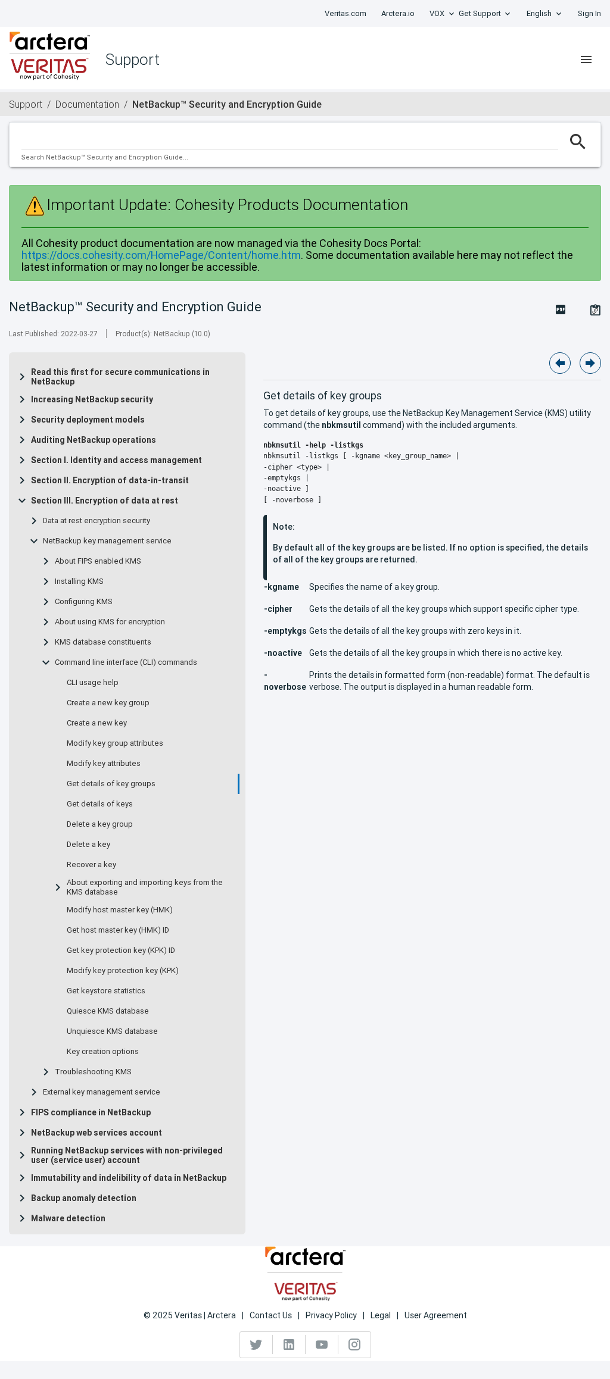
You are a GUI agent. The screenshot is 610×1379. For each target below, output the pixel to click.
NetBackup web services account (96, 1132)
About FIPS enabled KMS (98, 561)
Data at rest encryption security (96, 521)
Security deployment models (88, 419)
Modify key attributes (104, 763)
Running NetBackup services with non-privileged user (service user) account (127, 1155)
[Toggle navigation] (586, 59)
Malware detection (68, 1218)
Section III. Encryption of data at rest (104, 500)
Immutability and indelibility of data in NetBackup (128, 1178)
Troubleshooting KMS (93, 1072)
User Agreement (435, 1315)
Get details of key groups (111, 784)
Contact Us (271, 1315)
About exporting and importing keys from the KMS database (145, 887)
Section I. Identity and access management (116, 460)
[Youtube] (322, 1344)
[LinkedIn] (289, 1344)
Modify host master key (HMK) (120, 910)
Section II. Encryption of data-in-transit (110, 480)
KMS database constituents (103, 642)
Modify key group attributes (115, 743)
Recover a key (91, 865)
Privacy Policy (331, 1315)
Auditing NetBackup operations (93, 440)
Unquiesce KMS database (112, 1031)
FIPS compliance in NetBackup (91, 1112)
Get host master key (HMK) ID (118, 930)
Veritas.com (345, 13)
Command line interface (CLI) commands (126, 662)
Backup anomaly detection (83, 1198)
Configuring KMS (84, 601)
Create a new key (97, 723)
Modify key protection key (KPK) (123, 970)
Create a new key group (108, 703)
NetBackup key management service (107, 541)
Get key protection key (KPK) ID (121, 950)
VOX (437, 13)
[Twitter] (256, 1344)
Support (25, 104)
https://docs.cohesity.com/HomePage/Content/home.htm (161, 255)
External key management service (101, 1092)
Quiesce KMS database (108, 1011)
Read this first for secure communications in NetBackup (120, 376)
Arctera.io (398, 13)
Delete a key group (100, 824)
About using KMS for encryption (110, 622)
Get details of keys (100, 804)
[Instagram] (354, 1344)
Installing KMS (79, 581)
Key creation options (103, 1051)
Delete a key (88, 844)
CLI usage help (93, 682)
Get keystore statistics (106, 991)
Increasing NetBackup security (92, 399)
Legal (381, 1315)
